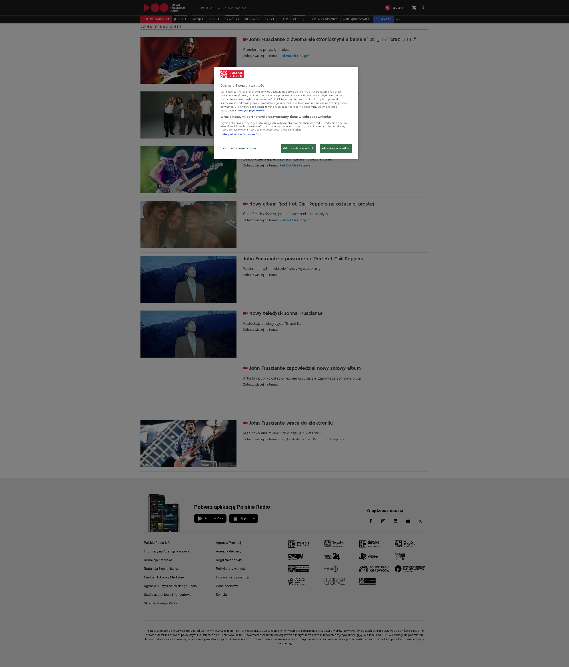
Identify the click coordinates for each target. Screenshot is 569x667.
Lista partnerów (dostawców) (240, 134)
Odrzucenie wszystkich (298, 148)
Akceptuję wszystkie (335, 148)
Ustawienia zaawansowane (238, 148)
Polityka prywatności (252, 110)
